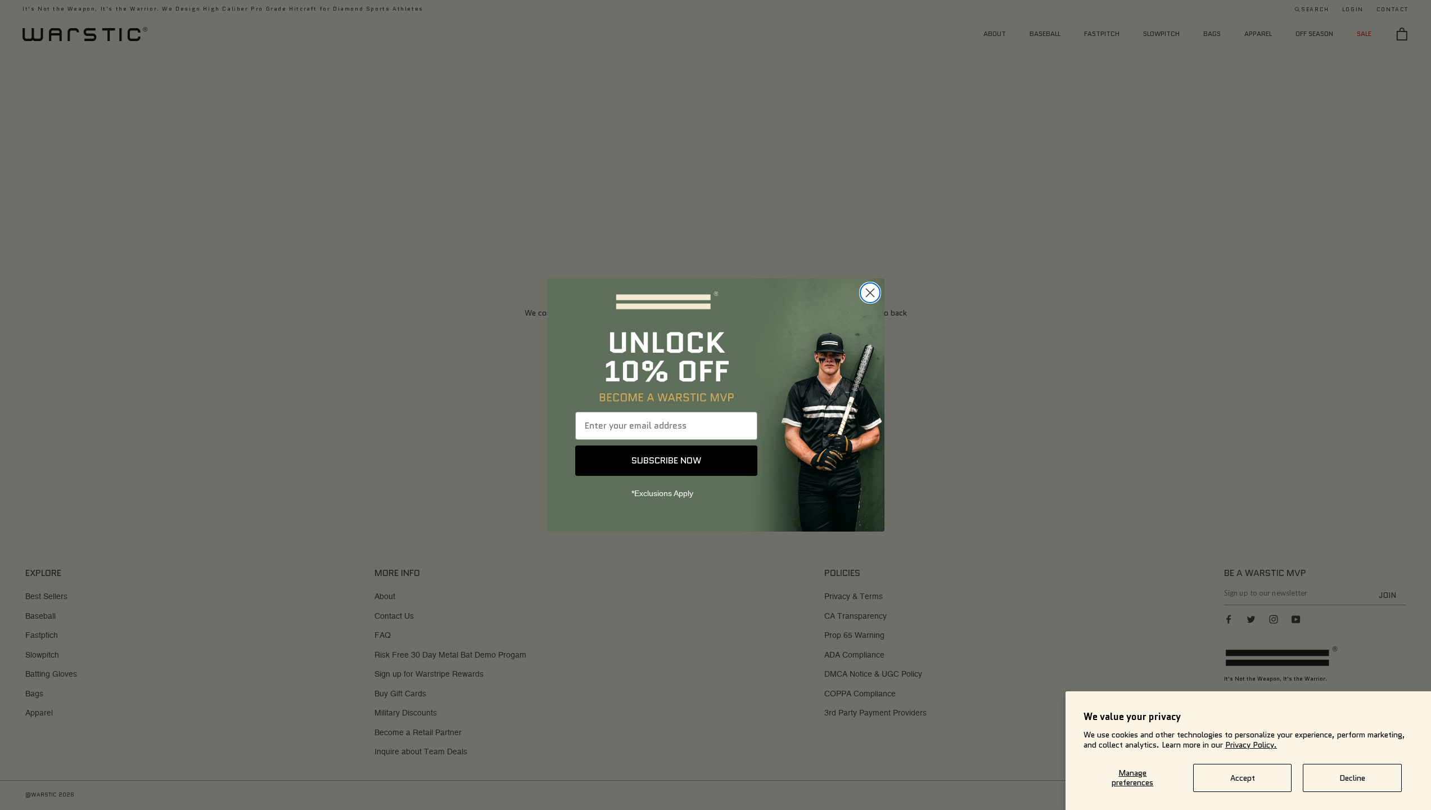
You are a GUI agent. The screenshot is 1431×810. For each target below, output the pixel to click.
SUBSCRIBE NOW (666, 460)
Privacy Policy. (1251, 744)
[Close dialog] (870, 293)
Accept (1242, 778)
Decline (1352, 778)
